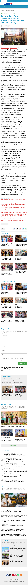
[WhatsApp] (18, 575)
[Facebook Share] (14, 229)
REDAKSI (17, 579)
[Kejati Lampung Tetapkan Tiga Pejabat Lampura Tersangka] (7, 389)
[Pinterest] (13, 575)
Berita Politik (5, 224)
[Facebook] (7, 575)
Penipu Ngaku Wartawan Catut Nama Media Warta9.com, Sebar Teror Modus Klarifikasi (12, 383)
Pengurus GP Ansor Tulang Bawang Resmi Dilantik (13, 426)
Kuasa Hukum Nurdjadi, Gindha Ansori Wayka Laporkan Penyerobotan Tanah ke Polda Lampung (13, 219)
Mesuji (10, 13)
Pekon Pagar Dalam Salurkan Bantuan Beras (12, 525)
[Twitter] (10, 575)
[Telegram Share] (23, 229)
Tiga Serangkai (7, 25)
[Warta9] (8, 4)
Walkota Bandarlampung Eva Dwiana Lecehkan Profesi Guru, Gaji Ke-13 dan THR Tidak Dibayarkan (14, 455)
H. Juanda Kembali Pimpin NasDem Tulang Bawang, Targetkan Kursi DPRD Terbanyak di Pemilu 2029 (7, 439)
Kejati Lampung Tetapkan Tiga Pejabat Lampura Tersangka (7, 395)
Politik (14, 13)
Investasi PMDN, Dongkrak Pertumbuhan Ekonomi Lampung (13, 521)
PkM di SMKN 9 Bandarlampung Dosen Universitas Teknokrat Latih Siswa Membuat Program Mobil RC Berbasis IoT (14, 480)
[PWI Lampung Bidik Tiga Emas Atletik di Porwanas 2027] (7, 238)
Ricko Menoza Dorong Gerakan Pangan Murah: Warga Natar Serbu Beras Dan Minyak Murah (12, 530)
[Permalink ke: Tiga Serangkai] (2, 25)
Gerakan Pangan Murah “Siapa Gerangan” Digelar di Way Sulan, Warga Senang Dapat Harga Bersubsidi (13, 535)
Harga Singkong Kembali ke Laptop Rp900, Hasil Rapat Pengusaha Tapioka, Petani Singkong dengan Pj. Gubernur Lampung (14, 465)
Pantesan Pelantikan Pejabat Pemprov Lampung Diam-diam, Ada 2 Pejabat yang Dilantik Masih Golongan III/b (14, 460)
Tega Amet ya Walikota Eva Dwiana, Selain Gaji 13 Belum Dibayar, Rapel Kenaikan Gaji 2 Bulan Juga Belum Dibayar (15, 470)
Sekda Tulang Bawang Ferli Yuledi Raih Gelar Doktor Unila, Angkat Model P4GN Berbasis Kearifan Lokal (13, 208)
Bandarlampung (5, 13)
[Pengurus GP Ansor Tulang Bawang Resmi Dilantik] (14, 418)
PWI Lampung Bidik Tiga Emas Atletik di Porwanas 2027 (13, 200)
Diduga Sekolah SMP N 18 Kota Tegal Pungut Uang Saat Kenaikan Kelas (14, 475)
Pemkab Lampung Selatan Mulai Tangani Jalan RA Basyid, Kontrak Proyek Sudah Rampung (13, 510)
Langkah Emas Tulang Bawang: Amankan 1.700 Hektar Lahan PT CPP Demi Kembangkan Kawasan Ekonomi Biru (13, 204)
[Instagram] (15, 575)
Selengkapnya (13, 445)
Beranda (11, 579)
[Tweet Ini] (17, 229)
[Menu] (2, 4)
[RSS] (21, 575)
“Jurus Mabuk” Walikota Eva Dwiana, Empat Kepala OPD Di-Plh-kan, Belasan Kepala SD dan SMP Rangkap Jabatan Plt (13, 216)
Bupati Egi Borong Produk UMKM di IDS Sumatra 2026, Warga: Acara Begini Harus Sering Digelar (14, 515)
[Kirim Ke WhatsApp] (26, 229)
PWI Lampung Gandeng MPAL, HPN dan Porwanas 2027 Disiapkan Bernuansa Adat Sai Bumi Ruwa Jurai (14, 211)
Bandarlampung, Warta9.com (9, 48)
